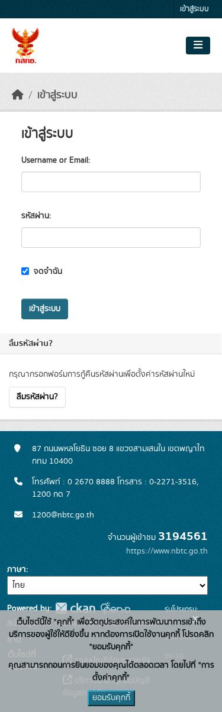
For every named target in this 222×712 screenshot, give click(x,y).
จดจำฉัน (46, 271)
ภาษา (16, 569)
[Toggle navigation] (198, 45)
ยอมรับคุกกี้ (111, 698)
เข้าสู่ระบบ (194, 9)
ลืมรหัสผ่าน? (37, 397)
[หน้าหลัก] (18, 95)
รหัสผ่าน (35, 216)
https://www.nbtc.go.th (167, 551)
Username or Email (54, 160)
